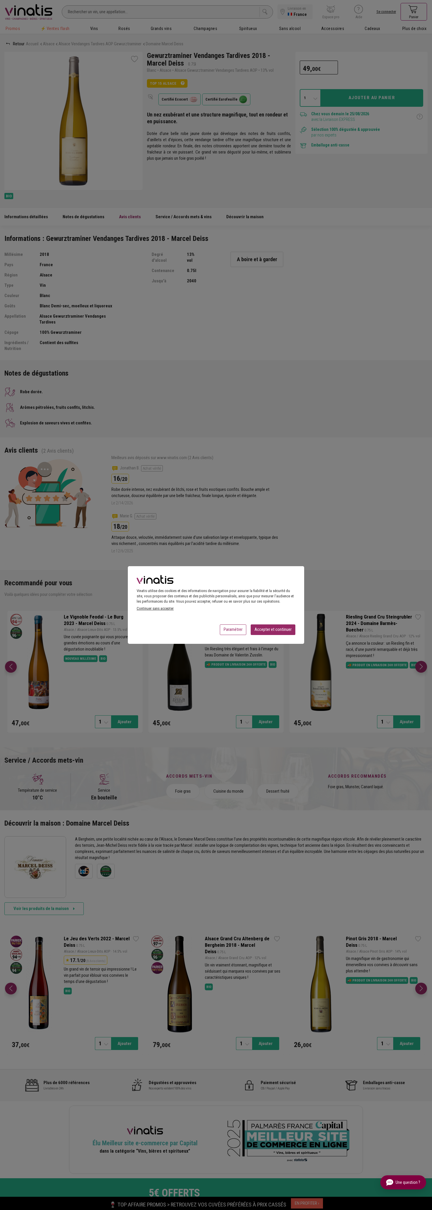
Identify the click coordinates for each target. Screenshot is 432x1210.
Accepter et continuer (273, 629)
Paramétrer (233, 629)
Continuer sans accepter (155, 608)
